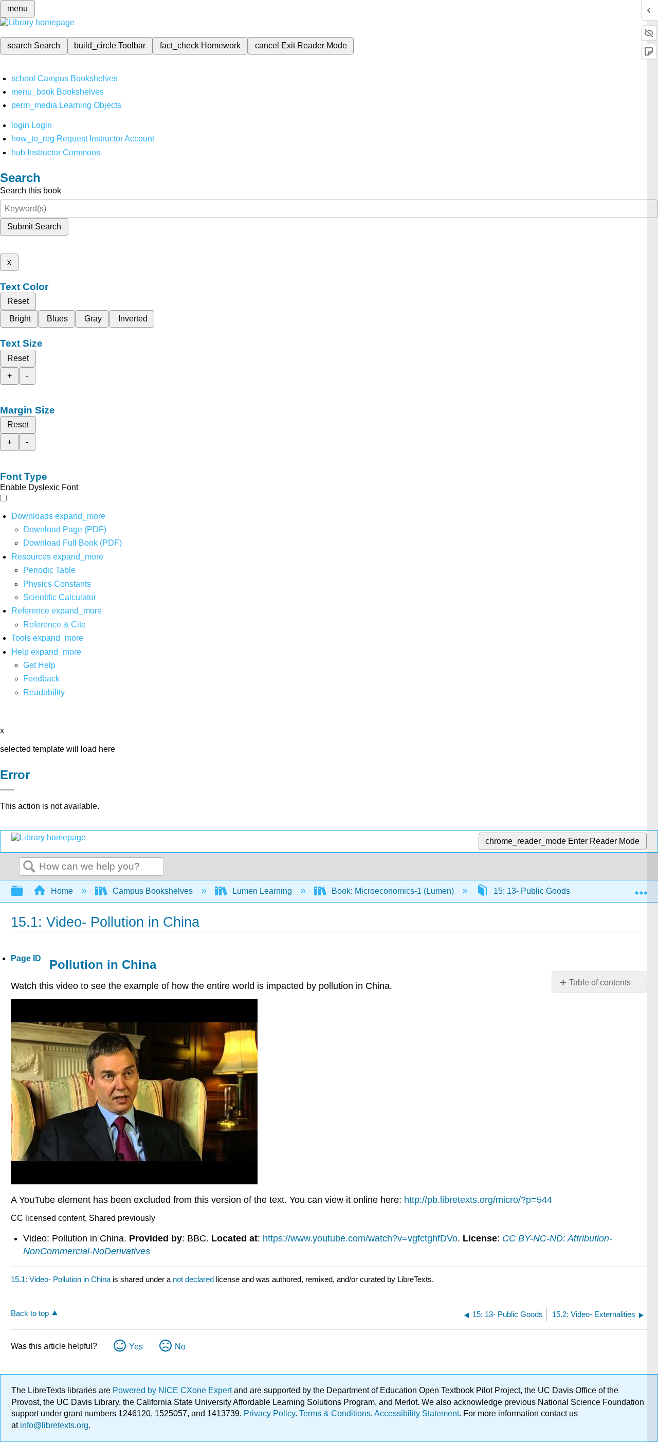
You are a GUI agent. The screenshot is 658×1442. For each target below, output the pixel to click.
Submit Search (34, 226)
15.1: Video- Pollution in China (61, 1279)
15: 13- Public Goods (531, 891)
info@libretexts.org (53, 1425)
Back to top (30, 1313)
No (180, 1346)
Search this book (30, 190)
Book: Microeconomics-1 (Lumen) (393, 891)
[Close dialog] (7, 789)
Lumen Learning (262, 891)
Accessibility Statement (416, 1413)
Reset (18, 301)
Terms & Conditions (335, 1413)
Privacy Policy (269, 1413)
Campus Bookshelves (153, 891)
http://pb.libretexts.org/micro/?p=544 (478, 1200)
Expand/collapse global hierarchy (23, 891)
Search (29, 867)
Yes (136, 1346)
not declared (194, 1279)
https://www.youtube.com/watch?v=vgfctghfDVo (360, 1238)
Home (62, 891)
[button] (41, 678)
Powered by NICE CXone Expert (173, 1390)
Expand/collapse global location (641, 888)
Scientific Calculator (59, 597)
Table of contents (600, 982)
